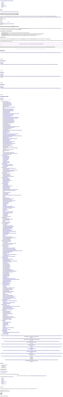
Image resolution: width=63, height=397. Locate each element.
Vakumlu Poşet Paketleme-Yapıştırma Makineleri (9, 256)
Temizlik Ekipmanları (4, 330)
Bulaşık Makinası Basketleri (6, 179)
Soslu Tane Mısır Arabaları (6, 161)
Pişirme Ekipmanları (4, 167)
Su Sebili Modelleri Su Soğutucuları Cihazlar (8, 176)
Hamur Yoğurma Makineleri (6, 265)
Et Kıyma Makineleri (5, 223)
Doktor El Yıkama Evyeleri (6, 305)
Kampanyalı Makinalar (5, 194)
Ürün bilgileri (2, 63)
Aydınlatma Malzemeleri (6, 218)
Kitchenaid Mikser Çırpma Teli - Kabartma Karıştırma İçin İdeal (31, 339)
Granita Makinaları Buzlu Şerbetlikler (7, 288)
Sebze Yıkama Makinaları (6, 274)
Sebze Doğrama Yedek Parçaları (7, 139)
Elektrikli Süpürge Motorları (6, 111)
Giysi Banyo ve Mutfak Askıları (7, 192)
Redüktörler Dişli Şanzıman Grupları (7, 136)
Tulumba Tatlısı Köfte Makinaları (7, 238)
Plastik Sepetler (5, 205)
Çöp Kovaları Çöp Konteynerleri (7, 216)
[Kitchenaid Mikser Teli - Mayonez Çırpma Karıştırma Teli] (31, 335)
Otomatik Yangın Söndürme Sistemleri (8, 251)
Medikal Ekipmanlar (4, 304)
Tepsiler (4, 235)
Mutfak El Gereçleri (5, 315)
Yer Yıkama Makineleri (6, 333)
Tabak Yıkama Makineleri (6, 181)
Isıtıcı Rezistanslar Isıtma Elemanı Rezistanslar (9, 121)
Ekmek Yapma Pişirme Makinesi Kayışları (8, 110)
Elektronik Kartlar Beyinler (6, 112)
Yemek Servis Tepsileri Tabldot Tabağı (7, 212)
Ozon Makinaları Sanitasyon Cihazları (7, 201)
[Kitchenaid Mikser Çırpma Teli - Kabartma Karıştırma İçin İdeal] (31, 338)
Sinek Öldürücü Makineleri (6, 252)
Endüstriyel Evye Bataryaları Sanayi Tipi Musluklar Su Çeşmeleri (11, 113)
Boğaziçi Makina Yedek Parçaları (7, 105)
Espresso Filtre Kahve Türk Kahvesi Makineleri (9, 287)
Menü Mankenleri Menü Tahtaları (7, 199)
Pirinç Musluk (2, 84)
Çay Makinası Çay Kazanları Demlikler (7, 295)
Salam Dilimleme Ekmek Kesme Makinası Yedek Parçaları (10, 138)
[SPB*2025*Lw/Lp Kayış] (31, 353)
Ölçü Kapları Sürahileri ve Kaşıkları (7, 281)
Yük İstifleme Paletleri (5, 213)
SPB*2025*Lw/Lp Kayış (31, 354)
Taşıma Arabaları (5, 328)
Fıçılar (3, 191)
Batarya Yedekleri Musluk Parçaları (7, 104)
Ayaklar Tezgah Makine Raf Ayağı (7, 103)
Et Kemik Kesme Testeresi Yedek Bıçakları (8, 114)
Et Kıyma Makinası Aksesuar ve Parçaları (8, 115)
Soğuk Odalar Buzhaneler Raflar (7, 175)
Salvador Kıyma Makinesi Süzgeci (31, 348)
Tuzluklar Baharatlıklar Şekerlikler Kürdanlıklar (9, 302)
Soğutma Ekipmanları (4, 172)
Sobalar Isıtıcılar (5, 253)
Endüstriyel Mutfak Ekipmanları (6, 222)
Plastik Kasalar (5, 204)
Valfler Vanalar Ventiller (6, 150)
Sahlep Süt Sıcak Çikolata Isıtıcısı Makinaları (8, 291)
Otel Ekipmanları (4, 320)
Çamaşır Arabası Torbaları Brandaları (7, 244)
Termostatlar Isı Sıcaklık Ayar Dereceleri (8, 149)
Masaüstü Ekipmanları (4, 299)
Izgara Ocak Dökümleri (6, 123)
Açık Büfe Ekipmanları (4, 163)
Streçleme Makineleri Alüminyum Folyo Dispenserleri (9, 254)
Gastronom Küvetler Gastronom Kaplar (8, 225)
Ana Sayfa (3, 2)
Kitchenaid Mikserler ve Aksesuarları (7, 228)
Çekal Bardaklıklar (5, 214)
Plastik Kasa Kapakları (5, 203)
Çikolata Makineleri (5, 215)
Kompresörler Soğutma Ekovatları (7, 128)
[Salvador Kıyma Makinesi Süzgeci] (31, 347)
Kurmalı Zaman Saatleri (6, 129)
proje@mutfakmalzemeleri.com (15, 374)
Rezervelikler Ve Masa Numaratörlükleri (8, 165)
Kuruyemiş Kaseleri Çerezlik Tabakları (8, 164)
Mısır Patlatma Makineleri (6, 232)
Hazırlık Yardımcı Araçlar (5, 257)
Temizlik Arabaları (5, 331)
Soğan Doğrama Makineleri (6, 275)
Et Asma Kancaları (5, 262)
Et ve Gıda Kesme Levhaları (6, 264)
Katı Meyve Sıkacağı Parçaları (6, 125)
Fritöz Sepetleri (5, 224)
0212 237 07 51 (20, 29)
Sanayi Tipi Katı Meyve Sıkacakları (7, 292)
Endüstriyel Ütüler (5, 242)
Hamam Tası (2, 72)
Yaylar (3, 151)
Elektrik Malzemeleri (4, 217)
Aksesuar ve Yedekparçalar (5, 101)
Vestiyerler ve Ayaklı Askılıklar (6, 329)
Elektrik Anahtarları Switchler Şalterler (8, 219)
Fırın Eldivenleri (5, 314)
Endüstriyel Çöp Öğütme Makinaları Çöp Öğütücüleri (9, 249)
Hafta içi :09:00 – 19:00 (3, 371)
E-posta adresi (2, 390)
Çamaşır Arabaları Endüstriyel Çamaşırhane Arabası (9, 243)
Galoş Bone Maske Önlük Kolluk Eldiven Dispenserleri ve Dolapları (11, 306)
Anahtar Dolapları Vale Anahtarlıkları (7, 185)
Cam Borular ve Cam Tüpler (6, 188)
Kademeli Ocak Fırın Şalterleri (7, 124)
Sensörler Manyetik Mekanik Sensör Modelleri (9, 141)
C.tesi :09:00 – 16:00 (3, 372)
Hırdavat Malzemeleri (5, 193)
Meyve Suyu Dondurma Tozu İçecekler (8, 289)
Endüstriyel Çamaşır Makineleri (7, 241)
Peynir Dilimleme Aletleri (6, 268)
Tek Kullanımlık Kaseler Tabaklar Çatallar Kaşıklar (9, 317)
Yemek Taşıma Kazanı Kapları (6, 239)
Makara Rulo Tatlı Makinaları (6, 229)
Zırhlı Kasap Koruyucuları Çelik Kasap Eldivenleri (9, 278)
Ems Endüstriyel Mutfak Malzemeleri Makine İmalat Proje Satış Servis (37, 375)
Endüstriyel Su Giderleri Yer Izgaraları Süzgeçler (9, 248)
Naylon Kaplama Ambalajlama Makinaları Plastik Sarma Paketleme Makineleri (12, 250)
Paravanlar (4, 325)
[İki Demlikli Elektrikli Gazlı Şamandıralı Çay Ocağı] (31, 359)
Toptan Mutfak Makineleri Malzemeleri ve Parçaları (9, 237)
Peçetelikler (4, 301)
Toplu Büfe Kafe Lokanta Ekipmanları (7, 236)
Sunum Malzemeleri (5, 166)
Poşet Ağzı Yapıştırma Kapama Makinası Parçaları (9, 134)
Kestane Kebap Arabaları (6, 156)
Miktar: (1, 20)
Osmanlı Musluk (2, 60)
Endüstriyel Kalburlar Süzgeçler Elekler (8, 313)
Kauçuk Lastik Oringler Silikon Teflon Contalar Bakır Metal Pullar (11, 126)
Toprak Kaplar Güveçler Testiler (7, 318)
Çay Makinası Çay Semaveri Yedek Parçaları (8, 152)
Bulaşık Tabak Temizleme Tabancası (7, 180)
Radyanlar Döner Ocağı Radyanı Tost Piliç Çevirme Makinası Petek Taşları (12, 135)
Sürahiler (4, 293)
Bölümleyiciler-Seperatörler (6, 187)
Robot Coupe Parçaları (6, 137)
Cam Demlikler (5, 286)
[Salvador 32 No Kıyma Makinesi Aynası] (31, 341)
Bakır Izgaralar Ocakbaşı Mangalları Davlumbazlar (9, 168)
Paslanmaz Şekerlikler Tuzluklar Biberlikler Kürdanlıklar (10, 300)
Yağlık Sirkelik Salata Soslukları (6, 303)
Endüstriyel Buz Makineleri (6, 174)
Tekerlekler (4, 210)
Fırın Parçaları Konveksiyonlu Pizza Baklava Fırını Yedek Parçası (11, 117)
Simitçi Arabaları (5, 160)
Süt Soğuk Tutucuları (5, 294)
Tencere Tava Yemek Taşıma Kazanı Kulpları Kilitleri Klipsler (10, 147)
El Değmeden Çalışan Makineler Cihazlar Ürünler (9, 190)
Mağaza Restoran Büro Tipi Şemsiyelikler (8, 198)
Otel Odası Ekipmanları (6, 324)
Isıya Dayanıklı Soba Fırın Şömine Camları (8, 122)
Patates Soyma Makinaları (6, 267)
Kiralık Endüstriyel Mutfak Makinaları (7, 227)
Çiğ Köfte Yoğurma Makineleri (7, 280)
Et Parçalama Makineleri (6, 263)
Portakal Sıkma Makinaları (6, 290)
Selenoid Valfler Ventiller (6, 140)
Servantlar (4, 326)
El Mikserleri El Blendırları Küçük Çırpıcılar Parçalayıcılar (10, 260)
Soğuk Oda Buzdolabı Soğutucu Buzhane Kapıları (9, 143)
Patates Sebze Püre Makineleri (7, 266)
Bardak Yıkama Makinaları (6, 178)
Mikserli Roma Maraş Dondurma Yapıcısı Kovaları (9, 200)
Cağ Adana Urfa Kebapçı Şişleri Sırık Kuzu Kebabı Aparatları (10, 189)
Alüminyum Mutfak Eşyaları (6, 311)
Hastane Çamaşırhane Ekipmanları (7, 307)
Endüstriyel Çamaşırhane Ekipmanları (6, 240)
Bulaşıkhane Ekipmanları (5, 177)
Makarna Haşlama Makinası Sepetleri (7, 230)
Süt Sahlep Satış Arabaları (6, 162)
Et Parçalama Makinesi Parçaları (7, 116)
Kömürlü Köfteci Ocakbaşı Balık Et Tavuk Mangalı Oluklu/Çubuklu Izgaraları (12, 130)
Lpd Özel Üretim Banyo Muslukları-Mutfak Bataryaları (7, 23)
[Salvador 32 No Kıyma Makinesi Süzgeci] (31, 350)
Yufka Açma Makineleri (6, 277)
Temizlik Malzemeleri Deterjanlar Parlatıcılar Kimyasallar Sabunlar (11, 332)
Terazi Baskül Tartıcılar (6, 255)
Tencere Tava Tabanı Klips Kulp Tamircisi (8, 211)
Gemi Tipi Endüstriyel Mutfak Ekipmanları (8, 226)
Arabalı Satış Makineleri (5, 155)
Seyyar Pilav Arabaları (5, 159)
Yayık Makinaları (5, 276)
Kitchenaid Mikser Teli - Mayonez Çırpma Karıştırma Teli (31, 336)
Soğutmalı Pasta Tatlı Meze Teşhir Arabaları (8, 327)
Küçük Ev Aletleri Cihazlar (6, 197)
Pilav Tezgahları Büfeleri (6, 202)
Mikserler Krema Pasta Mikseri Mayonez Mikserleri (9, 231)
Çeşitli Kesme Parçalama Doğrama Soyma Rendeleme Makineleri (11, 279)
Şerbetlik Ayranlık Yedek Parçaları (7, 154)
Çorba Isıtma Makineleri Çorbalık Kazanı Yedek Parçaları (10, 153)
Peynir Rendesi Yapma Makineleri (7, 269)
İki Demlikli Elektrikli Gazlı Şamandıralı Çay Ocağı (31, 360)
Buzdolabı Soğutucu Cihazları (6, 173)
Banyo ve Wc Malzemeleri (6, 186)
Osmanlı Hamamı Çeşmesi (4, 96)
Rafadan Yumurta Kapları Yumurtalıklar (8, 316)
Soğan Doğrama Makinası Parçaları (7, 142)
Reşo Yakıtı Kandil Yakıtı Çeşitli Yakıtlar (8, 206)
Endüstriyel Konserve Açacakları (7, 261)
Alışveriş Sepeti (4, 383)
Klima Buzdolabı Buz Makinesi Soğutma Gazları (9, 127)
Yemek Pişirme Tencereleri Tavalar (7, 319)
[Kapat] (0, 385)
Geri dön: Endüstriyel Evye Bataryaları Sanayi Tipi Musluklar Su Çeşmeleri (9, 11)
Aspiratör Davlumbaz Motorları (7, 102)
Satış (2, 3)
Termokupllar (4, 148)
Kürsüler (4, 321)
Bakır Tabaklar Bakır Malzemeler (7, 312)
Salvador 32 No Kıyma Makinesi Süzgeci (32, 351)
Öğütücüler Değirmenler (6, 282)
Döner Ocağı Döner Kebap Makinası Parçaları (8, 109)
